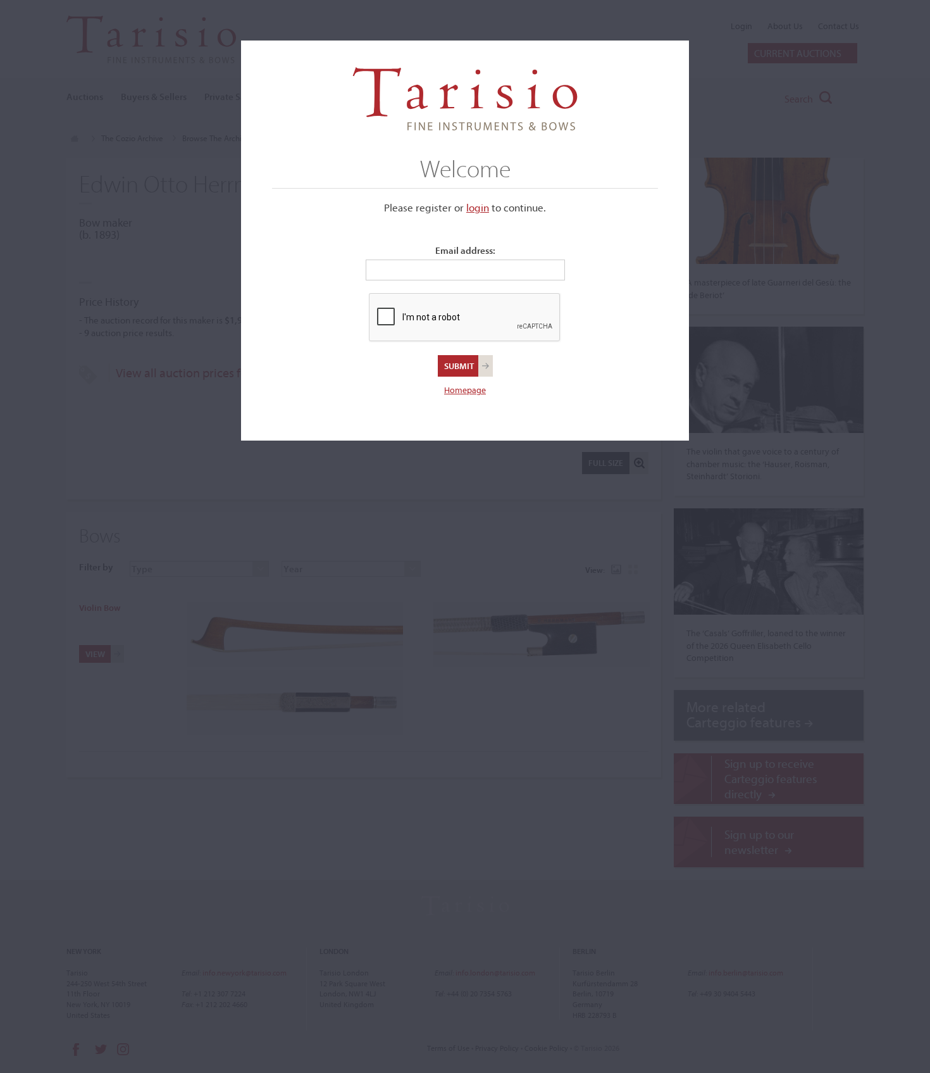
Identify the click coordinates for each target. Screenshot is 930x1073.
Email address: (465, 250)
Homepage (465, 390)
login (477, 207)
